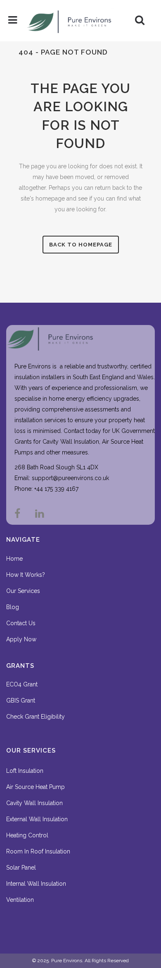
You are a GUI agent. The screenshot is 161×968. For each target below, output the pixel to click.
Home (14, 558)
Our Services (23, 591)
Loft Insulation (24, 770)
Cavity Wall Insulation (34, 803)
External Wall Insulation (37, 819)
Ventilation (20, 899)
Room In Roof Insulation (38, 851)
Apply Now (21, 639)
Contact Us (21, 623)
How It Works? (25, 574)
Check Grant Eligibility (35, 716)
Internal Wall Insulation (36, 883)
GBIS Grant (20, 700)
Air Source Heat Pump (35, 787)
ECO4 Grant (22, 684)
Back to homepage (80, 244)
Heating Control (27, 835)
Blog (12, 607)
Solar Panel (21, 867)
